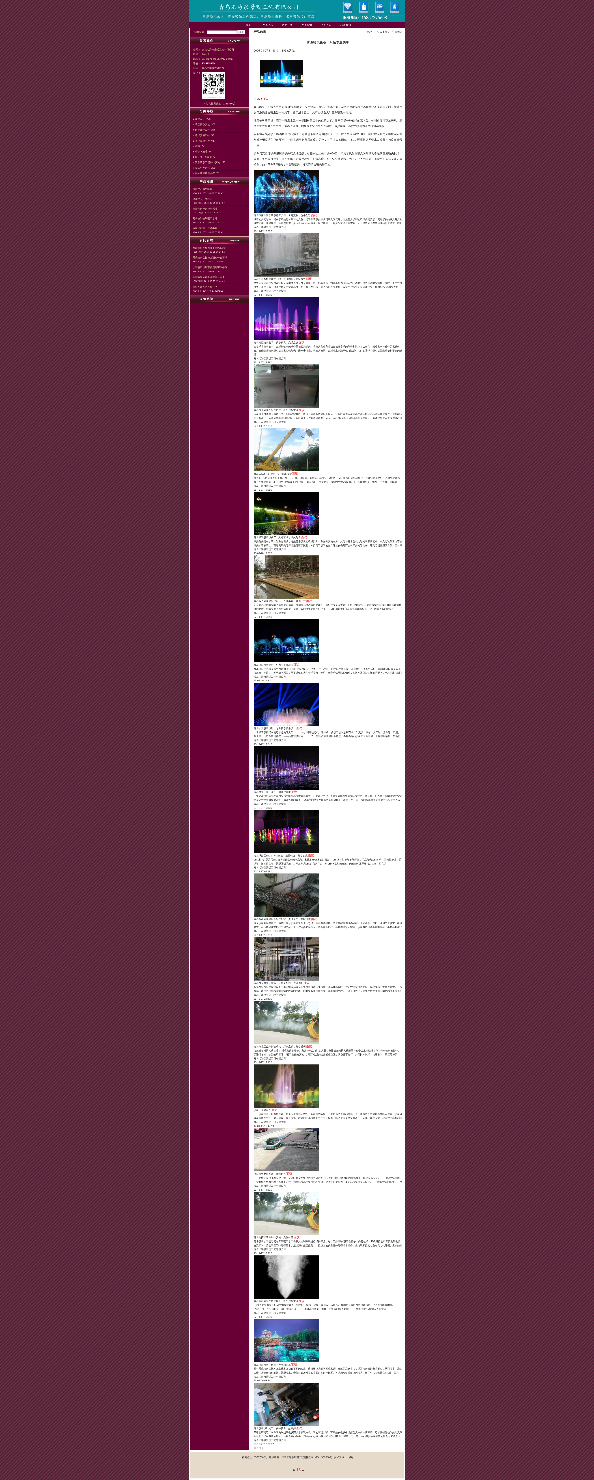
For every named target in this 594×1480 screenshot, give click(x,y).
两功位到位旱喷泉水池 (205, 218)
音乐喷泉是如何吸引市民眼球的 (210, 247)
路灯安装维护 (202, 135)
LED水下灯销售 (203, 157)
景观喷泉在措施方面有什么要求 (210, 257)
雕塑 (197, 146)
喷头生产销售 (202, 167)
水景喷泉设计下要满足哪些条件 (210, 267)
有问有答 (326, 24)
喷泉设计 (200, 119)
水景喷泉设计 (202, 130)
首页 (248, 24)
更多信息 (259, 1448)
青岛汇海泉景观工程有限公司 (270, 227)
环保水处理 (201, 151)
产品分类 (287, 24)
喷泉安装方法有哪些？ (205, 286)
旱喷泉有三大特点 (202, 199)
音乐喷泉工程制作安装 (207, 162)
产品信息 (268, 24)
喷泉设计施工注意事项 (205, 228)
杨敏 (351, 1457)
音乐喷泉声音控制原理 (205, 208)
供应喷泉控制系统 (205, 173)
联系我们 (345, 24)
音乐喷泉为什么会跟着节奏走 (209, 277)
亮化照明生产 (202, 140)
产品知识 (306, 24)
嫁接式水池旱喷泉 (202, 189)
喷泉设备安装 (202, 124)
